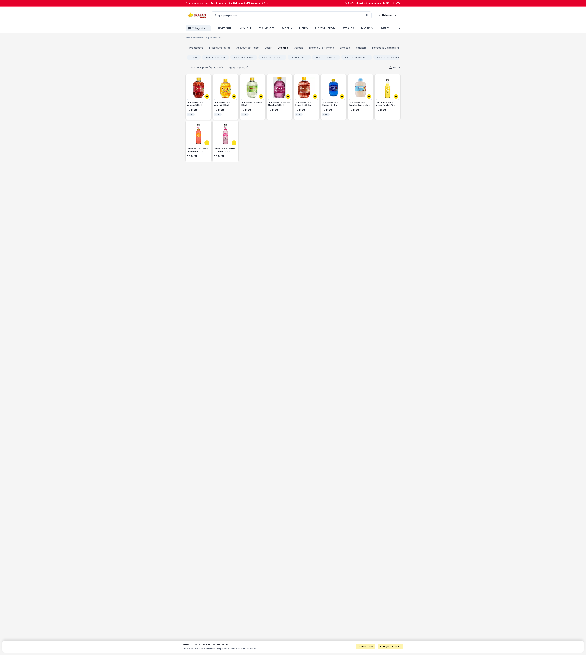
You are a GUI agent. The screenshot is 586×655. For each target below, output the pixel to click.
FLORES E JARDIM (325, 28)
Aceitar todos (366, 646)
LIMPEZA (384, 28)
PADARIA (287, 28)
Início (188, 37)
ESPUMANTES (266, 28)
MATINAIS (367, 28)
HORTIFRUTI (225, 28)
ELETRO (303, 28)
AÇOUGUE (245, 28)
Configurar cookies (390, 646)
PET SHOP (348, 28)
